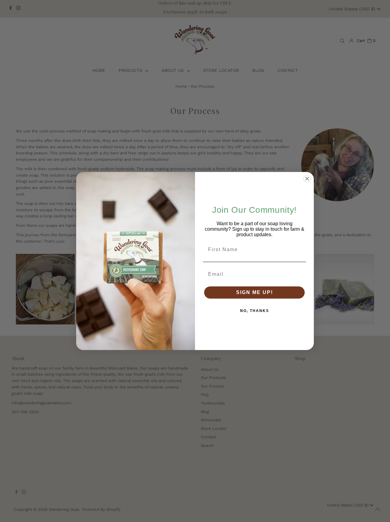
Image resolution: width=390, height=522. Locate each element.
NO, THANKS (254, 311)
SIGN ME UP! (254, 292)
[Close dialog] (307, 178)
